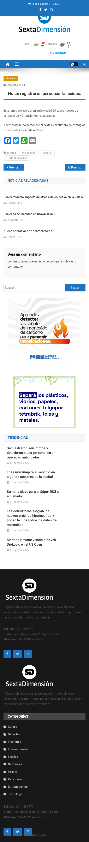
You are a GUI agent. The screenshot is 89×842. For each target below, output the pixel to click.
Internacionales (18, 749)
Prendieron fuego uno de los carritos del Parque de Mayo (16, 167)
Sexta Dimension (17, 158)
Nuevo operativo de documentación (28, 231)
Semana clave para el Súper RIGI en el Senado (33, 494)
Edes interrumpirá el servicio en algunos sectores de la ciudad (31, 474)
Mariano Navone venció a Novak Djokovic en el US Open (31, 542)
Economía (14, 741)
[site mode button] (74, 64)
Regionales (15, 779)
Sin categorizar (18, 786)
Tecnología (15, 794)
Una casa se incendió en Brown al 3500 (30, 214)
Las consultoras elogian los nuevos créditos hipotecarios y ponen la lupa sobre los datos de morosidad (32, 518)
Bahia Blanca (27, 152)
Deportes (14, 734)
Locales (10, 78)
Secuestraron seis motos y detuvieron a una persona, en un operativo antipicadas (31, 452)
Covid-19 (47, 152)
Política (13, 771)
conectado (49, 261)
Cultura (13, 726)
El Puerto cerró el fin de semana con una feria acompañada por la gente (76, 167)
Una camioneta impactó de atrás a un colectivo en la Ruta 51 (44, 197)
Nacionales (15, 764)
